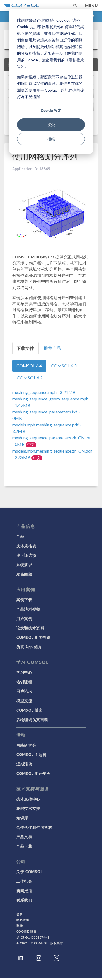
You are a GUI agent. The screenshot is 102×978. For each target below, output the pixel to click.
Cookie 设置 (26, 931)
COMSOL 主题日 (31, 754)
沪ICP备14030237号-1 (33, 937)
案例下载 (24, 599)
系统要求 (24, 564)
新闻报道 (24, 890)
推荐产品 (52, 348)
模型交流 (24, 700)
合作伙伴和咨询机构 (34, 827)
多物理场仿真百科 (32, 719)
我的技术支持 (28, 808)
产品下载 (24, 846)
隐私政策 (22, 920)
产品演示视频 (28, 609)
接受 (51, 124)
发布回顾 (24, 574)
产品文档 (24, 836)
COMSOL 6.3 (64, 365)
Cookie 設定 (51, 110)
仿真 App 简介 (29, 646)
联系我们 (24, 900)
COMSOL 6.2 (30, 377)
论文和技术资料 (30, 628)
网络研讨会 (26, 745)
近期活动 (24, 764)
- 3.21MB (44, 392)
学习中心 (24, 672)
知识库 (22, 817)
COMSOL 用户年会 (33, 773)
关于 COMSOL (29, 871)
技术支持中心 (28, 798)
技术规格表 (26, 545)
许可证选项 (26, 555)
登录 (19, 914)
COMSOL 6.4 (29, 365)
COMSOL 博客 (29, 710)
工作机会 (24, 881)
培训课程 (24, 681)
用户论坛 (24, 691)
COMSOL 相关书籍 (33, 637)
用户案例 (24, 618)
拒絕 (51, 139)
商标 (19, 926)
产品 (20, 536)
